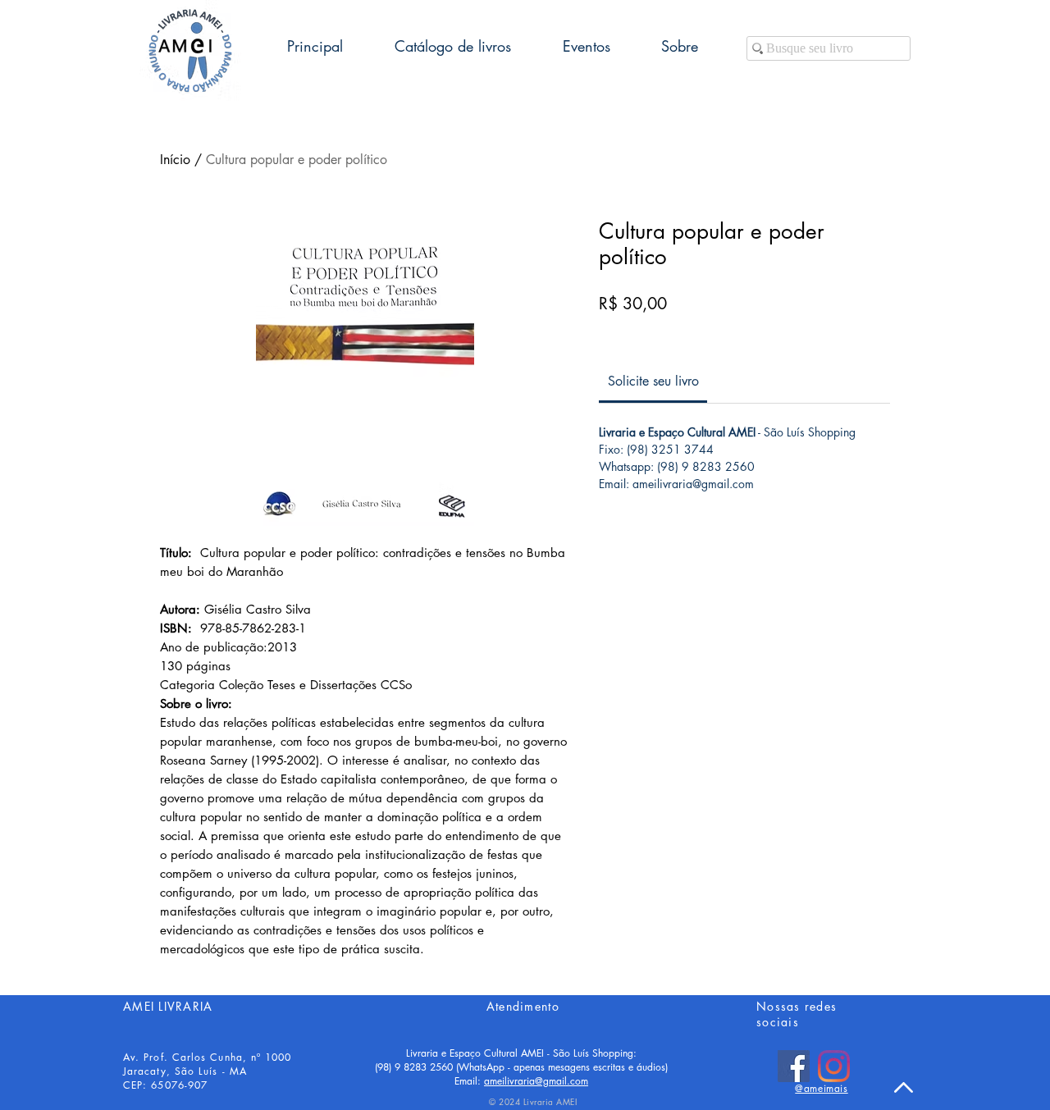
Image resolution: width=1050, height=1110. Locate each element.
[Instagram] (834, 1066)
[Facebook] (794, 1066)
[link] (653, 381)
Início (175, 159)
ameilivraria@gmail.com (536, 1081)
